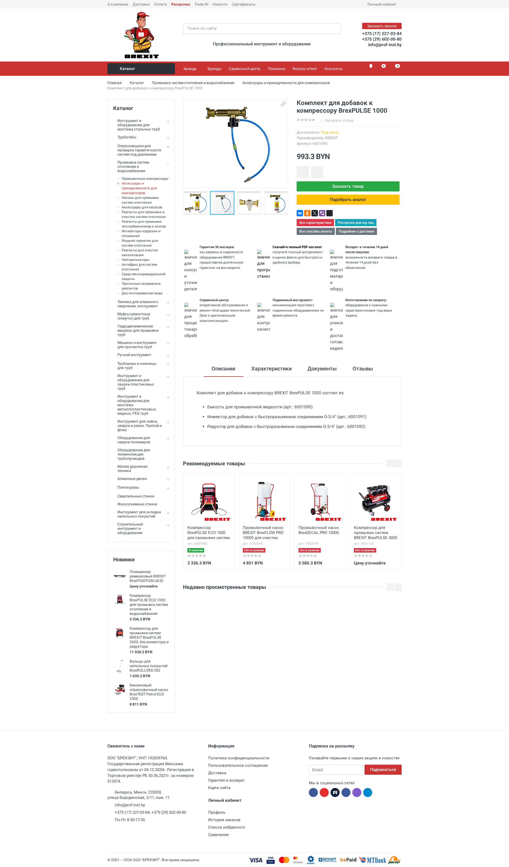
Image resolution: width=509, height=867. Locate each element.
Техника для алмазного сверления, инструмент (137, 304)
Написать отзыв (339, 120)
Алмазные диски (132, 478)
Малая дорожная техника (132, 468)
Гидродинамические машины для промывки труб (138, 330)
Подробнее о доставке (356, 231)
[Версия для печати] (329, 213)
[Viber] (322, 213)
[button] (209, 202)
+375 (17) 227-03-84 (382, 33)
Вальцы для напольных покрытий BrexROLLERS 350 (149, 665)
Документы (322, 368)
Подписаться (383, 769)
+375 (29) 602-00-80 (382, 39)
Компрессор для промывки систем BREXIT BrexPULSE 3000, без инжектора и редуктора (149, 637)
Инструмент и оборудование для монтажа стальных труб (138, 125)
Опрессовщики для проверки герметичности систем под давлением (139, 150)
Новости (220, 4)
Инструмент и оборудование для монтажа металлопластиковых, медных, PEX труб (136, 404)
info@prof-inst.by (385, 44)
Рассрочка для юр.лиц (356, 223)
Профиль (216, 812)
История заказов (224, 819)
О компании (117, 4)
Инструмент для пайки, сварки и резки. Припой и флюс (139, 425)
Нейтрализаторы (135, 260)
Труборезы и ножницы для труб (136, 365)
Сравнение (218, 834)
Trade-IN (201, 4)
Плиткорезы (128, 487)
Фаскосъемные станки (137, 504)
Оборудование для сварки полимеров (133, 440)
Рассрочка (180, 4)
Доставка (141, 4)
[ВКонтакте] (300, 213)
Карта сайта (219, 787)
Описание (223, 368)
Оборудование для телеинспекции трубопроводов (133, 454)
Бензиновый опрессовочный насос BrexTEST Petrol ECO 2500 (149, 692)
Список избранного (226, 827)
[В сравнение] (317, 172)
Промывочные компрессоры (145, 179)
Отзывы (363, 368)
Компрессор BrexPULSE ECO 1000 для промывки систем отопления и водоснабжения (149, 604)
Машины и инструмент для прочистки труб (137, 344)
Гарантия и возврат (226, 780)
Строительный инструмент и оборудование (130, 528)
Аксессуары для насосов (142, 207)
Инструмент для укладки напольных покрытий (139, 514)
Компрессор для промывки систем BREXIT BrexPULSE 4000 (375, 532)
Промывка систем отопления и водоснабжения (133, 166)
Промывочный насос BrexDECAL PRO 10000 (319, 530)
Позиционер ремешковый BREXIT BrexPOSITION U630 (148, 576)
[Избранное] (368, 69)
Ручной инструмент (134, 355)
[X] (314, 213)
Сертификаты (244, 4)
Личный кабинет (381, 4)
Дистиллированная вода (142, 293)
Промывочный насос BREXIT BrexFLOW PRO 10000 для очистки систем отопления (263, 533)
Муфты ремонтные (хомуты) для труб (133, 316)
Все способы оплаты (315, 231)
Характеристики (271, 368)
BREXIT (331, 138)
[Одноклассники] (307, 213)
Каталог (127, 68)
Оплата (160, 4)
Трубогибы (126, 137)
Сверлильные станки (135, 496)
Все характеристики (315, 223)
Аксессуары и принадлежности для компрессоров (139, 188)
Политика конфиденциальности (238, 758)
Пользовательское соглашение (238, 765)
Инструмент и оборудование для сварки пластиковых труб (135, 382)
